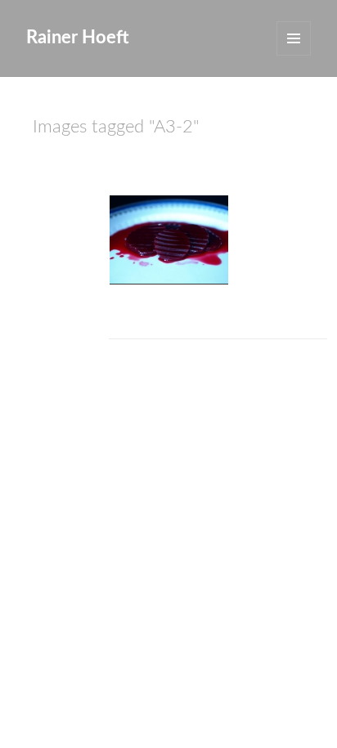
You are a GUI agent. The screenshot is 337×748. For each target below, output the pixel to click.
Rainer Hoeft (77, 38)
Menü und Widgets (293, 38)
